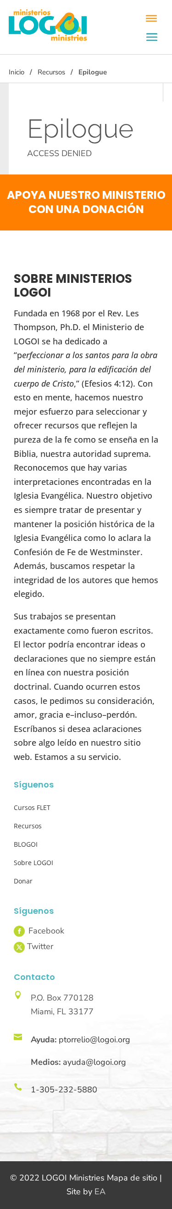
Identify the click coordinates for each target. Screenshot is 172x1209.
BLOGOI (26, 844)
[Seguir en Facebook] (19, 931)
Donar (23, 881)
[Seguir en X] (19, 947)
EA (99, 1191)
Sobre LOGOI (33, 862)
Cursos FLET (32, 807)
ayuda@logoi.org (94, 1062)
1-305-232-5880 (64, 1089)
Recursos (51, 72)
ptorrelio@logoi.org (94, 1039)
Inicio (16, 72)
